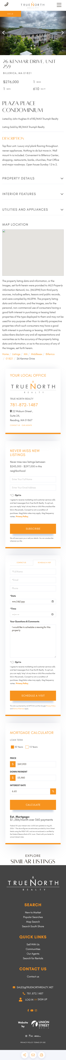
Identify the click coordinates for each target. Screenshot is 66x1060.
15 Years (33, 746)
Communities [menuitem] (33, 949)
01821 (9, 358)
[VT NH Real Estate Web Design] (40, 1024)
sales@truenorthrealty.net (35, 987)
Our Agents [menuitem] (33, 953)
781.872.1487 (35, 993)
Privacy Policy (22, 516)
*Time (13, 608)
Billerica (50, 354)
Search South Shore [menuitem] (33, 926)
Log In (29, 999)
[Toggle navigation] (59, 5)
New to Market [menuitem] (33, 912)
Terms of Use (40, 1042)
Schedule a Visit (44, 563)
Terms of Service (18, 709)
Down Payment (18, 771)
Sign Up (42, 999)
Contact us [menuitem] (33, 976)
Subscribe (33, 528)
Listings (16, 354)
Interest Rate (18, 785)
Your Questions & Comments (24, 621)
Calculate (33, 804)
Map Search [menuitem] (33, 921)
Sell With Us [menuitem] (33, 944)
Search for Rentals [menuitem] (33, 958)
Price (13, 758)
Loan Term (16, 740)
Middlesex (36, 354)
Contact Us (15, 425)
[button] (5, 33)
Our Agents (27, 425)
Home (5, 354)
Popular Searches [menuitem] (33, 917)
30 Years (19, 746)
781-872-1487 (24, 404)
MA (26, 354)
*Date (13, 595)
